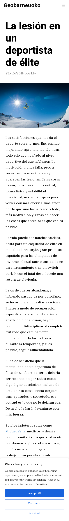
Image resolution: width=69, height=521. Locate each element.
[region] (34, 489)
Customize (34, 503)
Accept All (34, 493)
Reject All (34, 513)
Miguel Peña (15, 431)
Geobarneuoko (22, 5)
